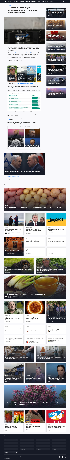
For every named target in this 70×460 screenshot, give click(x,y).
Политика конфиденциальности (44, 456)
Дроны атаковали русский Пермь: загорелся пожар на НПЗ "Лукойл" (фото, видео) (13, 339)
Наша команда (18, 456)
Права (37, 456)
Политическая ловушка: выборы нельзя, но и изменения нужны (34, 339)
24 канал (17, 52)
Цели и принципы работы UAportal (28, 456)
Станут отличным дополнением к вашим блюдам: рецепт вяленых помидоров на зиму (34, 251)
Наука (39, 1)
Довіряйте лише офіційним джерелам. (33, 427)
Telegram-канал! (35, 123)
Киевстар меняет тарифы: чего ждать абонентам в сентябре (55, 251)
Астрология (27, 1)
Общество (22, 1)
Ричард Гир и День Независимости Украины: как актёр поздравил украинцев (56, 427)
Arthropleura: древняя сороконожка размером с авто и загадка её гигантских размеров (34, 241)
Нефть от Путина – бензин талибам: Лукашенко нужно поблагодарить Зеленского (56, 329)
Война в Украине (45, 1)
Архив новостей (12, 456)
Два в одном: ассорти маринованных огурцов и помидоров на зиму (11, 427)
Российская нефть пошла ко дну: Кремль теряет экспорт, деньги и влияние (34, 329)
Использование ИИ (7, 458)
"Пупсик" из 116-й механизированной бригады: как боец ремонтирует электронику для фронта (13, 318)
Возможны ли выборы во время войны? (55, 338)
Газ (18, 176)
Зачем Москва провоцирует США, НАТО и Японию (13, 230)
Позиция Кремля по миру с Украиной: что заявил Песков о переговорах (34, 230)
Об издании (6, 456)
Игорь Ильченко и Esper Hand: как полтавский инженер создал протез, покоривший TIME (56, 241)
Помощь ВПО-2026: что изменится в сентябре (56, 230)
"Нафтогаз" (28, 52)
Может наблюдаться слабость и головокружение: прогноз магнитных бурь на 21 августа (34, 318)
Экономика (16, 1)
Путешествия (33, 1)
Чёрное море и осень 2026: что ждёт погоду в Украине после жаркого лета (13, 329)
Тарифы (9, 176)
